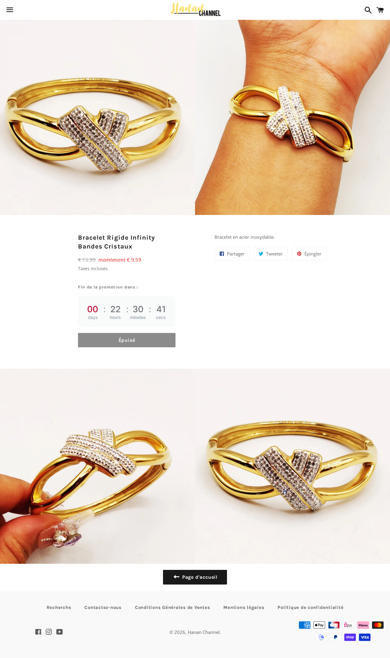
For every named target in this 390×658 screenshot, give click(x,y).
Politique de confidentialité (310, 607)
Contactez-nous (103, 607)
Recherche (59, 607)
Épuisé (127, 340)
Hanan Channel (204, 632)
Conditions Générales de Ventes (172, 607)
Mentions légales (243, 607)
